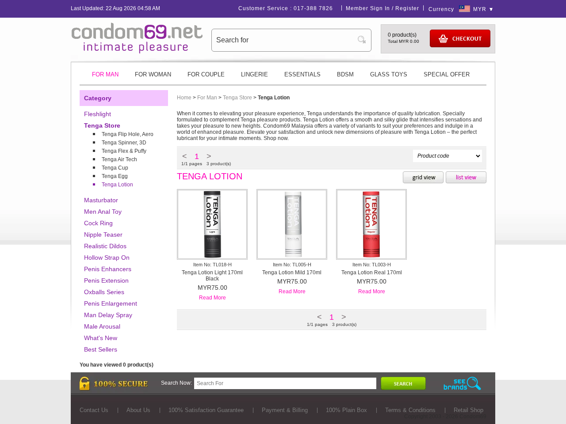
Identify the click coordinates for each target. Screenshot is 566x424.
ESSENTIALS (302, 74)
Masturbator (101, 200)
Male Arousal (102, 326)
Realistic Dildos (105, 246)
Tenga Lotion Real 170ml (371, 272)
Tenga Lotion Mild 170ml (291, 272)
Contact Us (94, 410)
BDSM (345, 74)
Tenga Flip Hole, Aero (127, 134)
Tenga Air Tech (119, 159)
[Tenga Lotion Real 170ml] (371, 257)
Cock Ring (98, 223)
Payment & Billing (285, 410)
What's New (100, 337)
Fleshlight (97, 113)
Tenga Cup (115, 168)
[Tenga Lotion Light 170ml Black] (212, 257)
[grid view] (423, 178)
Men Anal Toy (103, 211)
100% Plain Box (346, 410)
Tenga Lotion (117, 185)
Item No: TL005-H (292, 264)
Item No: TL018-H (212, 264)
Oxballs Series (104, 291)
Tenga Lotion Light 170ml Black (212, 275)
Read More (212, 298)
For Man (207, 98)
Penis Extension (106, 280)
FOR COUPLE (206, 74)
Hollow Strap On (107, 257)
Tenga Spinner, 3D (124, 143)
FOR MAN (105, 74)
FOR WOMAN (153, 74)
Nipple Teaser (103, 234)
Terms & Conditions (410, 410)
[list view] (466, 178)
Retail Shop (468, 410)
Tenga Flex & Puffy (124, 151)
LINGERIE (254, 74)
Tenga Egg (115, 176)
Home (184, 98)
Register (407, 8)
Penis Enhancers (107, 269)
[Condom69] (137, 52)
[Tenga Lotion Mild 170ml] (292, 257)
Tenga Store (102, 125)
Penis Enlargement (110, 303)
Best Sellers (100, 349)
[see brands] (462, 383)
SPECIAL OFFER (447, 74)
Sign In (380, 8)
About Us (138, 410)
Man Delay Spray (108, 314)
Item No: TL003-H (371, 264)
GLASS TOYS (388, 74)
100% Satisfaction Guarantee (206, 410)
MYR (479, 9)
